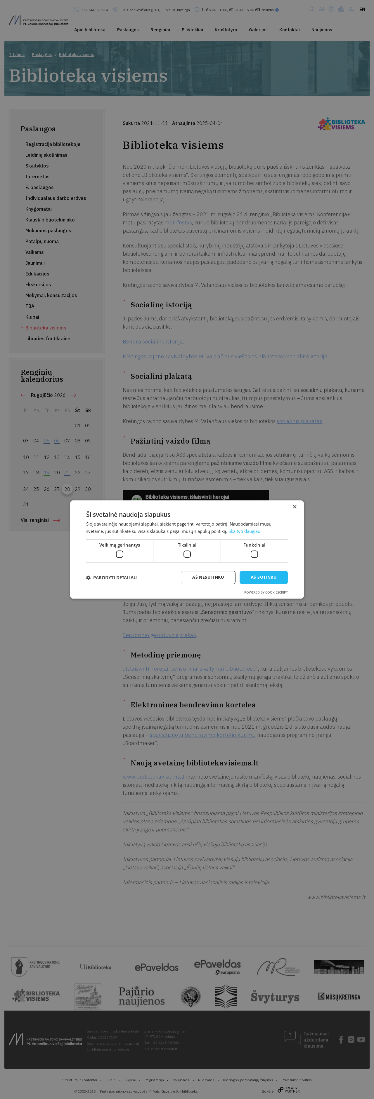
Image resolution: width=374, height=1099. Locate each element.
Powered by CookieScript (266, 592)
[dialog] (187, 549)
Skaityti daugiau (244, 531)
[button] (111, 577)
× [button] (294, 507)
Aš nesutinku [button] (208, 577)
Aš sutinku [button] (264, 577)
